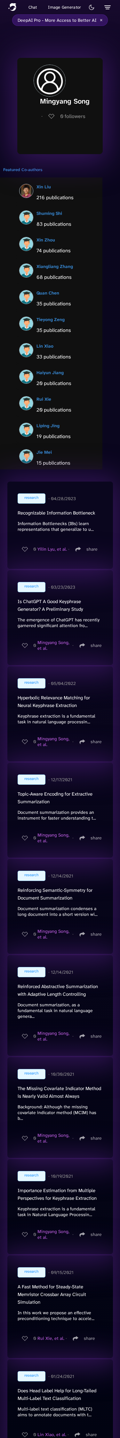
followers (72, 116)
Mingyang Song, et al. (53, 645)
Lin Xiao (44, 346)
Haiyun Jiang (50, 372)
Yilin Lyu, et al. (52, 549)
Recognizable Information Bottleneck (56, 513)
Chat (32, 7)
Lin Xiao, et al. (51, 1434)
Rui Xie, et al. (50, 1338)
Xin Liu (43, 187)
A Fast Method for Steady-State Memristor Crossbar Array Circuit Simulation (52, 1294)
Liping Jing (48, 425)
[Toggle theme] (91, 7)
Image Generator (64, 7)
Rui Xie (43, 399)
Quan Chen (47, 293)
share (92, 549)
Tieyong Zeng (50, 319)
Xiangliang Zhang (54, 266)
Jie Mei (44, 452)
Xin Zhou (45, 240)
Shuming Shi (49, 213)
